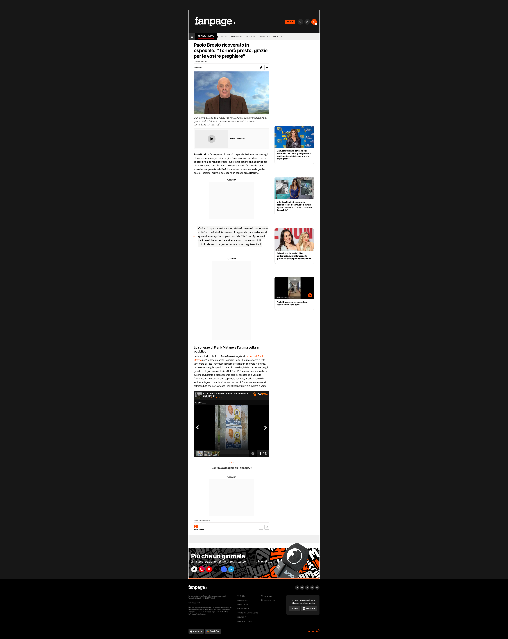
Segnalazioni (242, 600)
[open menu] (192, 36)
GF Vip (223, 37)
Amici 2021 (277, 37)
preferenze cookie (245, 621)
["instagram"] (202, 569)
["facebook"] (224, 569)
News (196, 520)
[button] (266, 67)
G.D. (203, 67)
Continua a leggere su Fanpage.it (231, 467)
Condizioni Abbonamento (247, 613)
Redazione (241, 617)
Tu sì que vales (264, 37)
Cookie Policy (243, 609)
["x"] (216, 569)
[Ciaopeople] (313, 632)
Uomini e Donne (235, 37)
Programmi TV (206, 36)
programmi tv (204, 520)
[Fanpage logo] (213, 21)
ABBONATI (290, 22)
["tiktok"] (194, 569)
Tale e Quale (249, 37)
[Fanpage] (198, 587)
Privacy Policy (243, 604)
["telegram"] (231, 569)
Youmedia (241, 596)
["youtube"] (209, 569)
